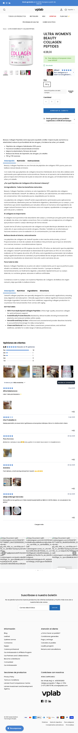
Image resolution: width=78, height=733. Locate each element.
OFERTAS (52, 16)
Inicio (4, 29)
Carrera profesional (11, 649)
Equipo (6, 646)
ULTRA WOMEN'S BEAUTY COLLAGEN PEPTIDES (21, 29)
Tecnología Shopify (10, 719)
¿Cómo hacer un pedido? (50, 633)
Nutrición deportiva (56, 722)
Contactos (8, 643)
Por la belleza (70, 725)
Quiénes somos (10, 639)
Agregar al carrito (59, 111)
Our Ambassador (10, 665)
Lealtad (7, 636)
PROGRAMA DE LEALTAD (31, 22)
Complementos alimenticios (55, 725)
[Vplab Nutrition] (39, 9)
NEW (43, 16)
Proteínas (45, 722)
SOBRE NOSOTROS (49, 22)
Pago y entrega (47, 639)
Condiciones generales (49, 636)
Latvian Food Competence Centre (17, 683)
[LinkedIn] (9, 3)
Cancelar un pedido (48, 643)
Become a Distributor (12, 659)
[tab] (9, 161)
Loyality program (47, 646)
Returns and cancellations (51, 649)
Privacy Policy (9, 677)
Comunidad (8, 662)
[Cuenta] (61, 9)
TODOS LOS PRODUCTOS (17, 16)
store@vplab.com (61, 685)
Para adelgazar (69, 722)
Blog (5, 633)
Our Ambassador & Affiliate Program (18, 652)
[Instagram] (6, 3)
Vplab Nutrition (13, 717)
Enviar (54, 608)
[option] (21, 50)
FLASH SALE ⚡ (65, 16)
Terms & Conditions (11, 680)
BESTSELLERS (34, 16)
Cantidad (47, 97)
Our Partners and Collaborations (16, 656)
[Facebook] (4, 3)
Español (70, 9)
